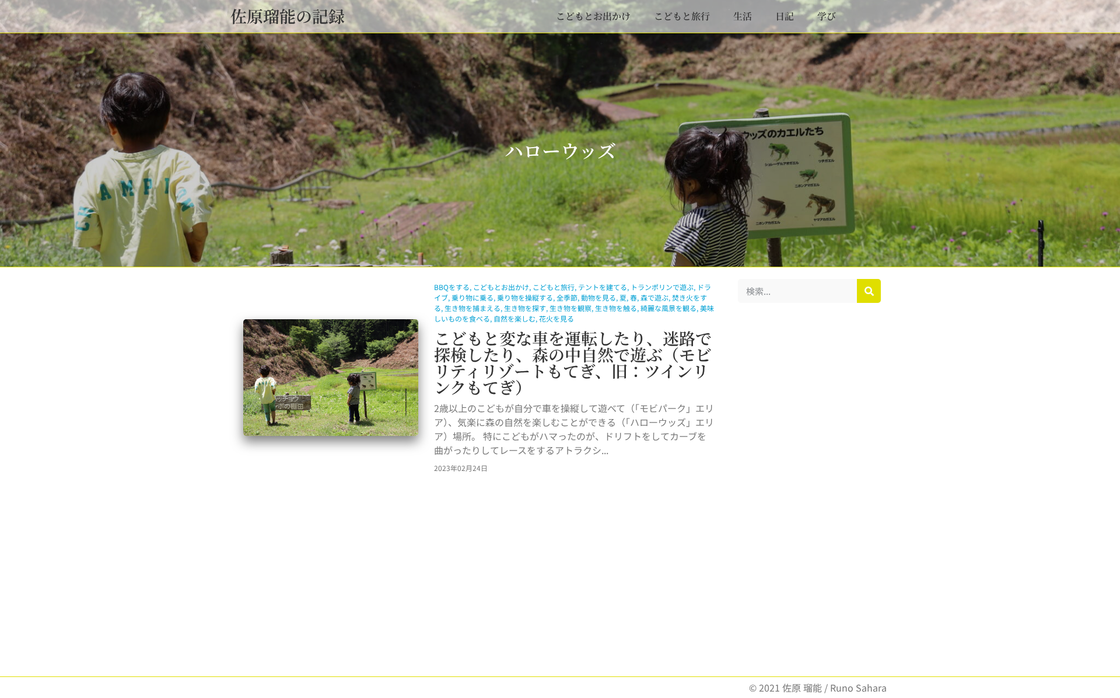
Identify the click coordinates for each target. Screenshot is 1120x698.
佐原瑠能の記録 (287, 15)
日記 (784, 16)
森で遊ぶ (654, 297)
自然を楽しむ (515, 318)
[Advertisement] (809, 490)
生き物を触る (616, 308)
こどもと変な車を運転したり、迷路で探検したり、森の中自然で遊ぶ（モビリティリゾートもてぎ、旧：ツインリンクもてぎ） (573, 362)
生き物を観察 (571, 308)
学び (826, 16)
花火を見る (556, 318)
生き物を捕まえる (472, 308)
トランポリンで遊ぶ (662, 287)
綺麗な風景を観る (668, 308)
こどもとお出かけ (593, 16)
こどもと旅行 (682, 16)
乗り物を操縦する (525, 297)
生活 (742, 16)
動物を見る (598, 297)
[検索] (869, 291)
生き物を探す (525, 308)
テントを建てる (602, 287)
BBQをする (452, 287)
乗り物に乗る (473, 297)
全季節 (567, 297)
